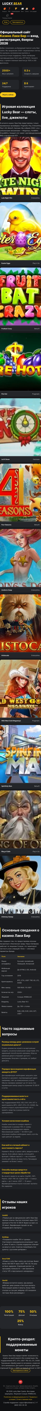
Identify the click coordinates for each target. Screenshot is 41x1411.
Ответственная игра (24, 1399)
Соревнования (16, 9)
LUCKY (12, 3)
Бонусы (4, 9)
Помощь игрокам (7, 16)
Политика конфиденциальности (16, 1397)
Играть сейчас (8, 95)
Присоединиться (17, 22)
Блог (22, 9)
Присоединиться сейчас (20, 1370)
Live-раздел (33, 9)
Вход (5, 22)
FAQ (9, 9)
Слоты (27, 9)
